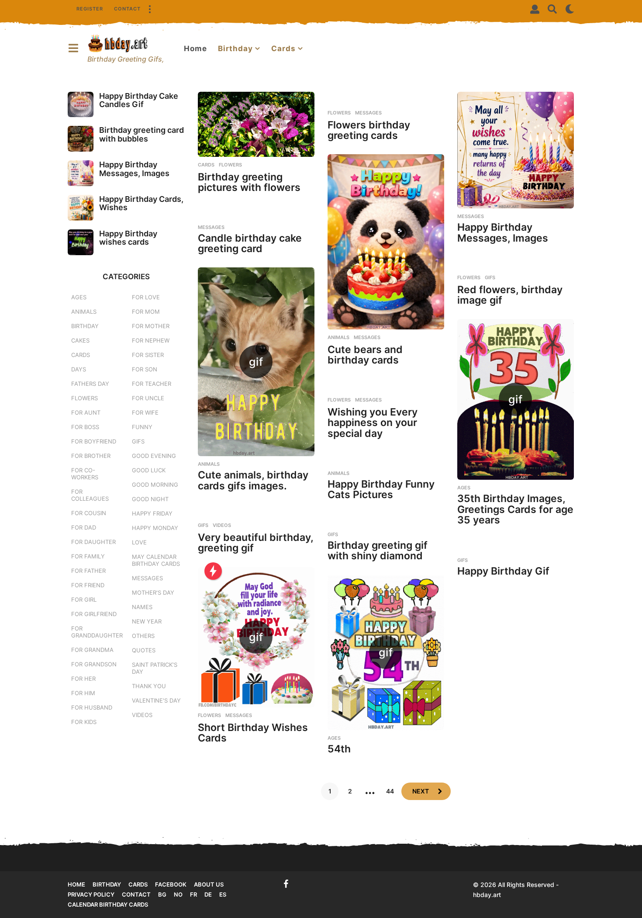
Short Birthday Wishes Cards (253, 733)
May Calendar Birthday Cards (156, 560)
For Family (88, 556)
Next (420, 791)
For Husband (91, 707)
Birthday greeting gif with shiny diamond (378, 550)
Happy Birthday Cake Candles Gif (138, 100)
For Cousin (88, 512)
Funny (142, 426)
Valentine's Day (156, 700)
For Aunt (85, 412)
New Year (147, 621)
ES (222, 894)
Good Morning (155, 484)
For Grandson (94, 664)
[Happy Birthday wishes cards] (80, 242)
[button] (149, 8)
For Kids (84, 721)
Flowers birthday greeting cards (369, 130)
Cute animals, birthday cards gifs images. (253, 480)
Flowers (230, 164)
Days (78, 369)
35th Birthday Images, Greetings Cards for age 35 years (515, 509)
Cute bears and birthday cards (365, 355)
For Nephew (150, 340)
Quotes (143, 650)
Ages (463, 487)
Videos (222, 525)
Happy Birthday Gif (503, 571)
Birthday (235, 48)
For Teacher (151, 383)
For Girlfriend (94, 613)
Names (142, 606)
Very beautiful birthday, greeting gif (255, 542)
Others (143, 635)
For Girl (84, 599)
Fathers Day (90, 383)
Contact (127, 9)
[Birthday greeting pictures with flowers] (256, 124)
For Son (144, 369)
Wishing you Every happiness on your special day (373, 423)
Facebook (170, 884)
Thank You (149, 685)
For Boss (85, 426)
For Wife (145, 412)
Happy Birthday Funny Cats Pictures (381, 489)
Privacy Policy (91, 894)
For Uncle (148, 398)
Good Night (150, 498)
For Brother (90, 455)
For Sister (148, 354)
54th (339, 749)
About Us (209, 884)
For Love (146, 297)
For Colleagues (90, 495)
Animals (338, 337)
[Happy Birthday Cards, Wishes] (80, 208)
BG (162, 894)
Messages (368, 112)
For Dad (83, 527)
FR (193, 894)
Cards (283, 48)
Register (89, 9)
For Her (83, 678)
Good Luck (149, 470)
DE (208, 894)
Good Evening (154, 455)
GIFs (490, 277)
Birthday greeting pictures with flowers (249, 182)
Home (195, 48)
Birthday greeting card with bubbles (141, 134)
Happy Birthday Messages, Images (502, 232)
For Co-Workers (84, 474)
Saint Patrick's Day (154, 668)
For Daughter (93, 541)
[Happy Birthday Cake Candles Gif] (80, 105)
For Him (83, 692)
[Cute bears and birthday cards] (386, 241)
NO (178, 894)
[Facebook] (286, 884)
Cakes (80, 340)
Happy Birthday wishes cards (128, 237)
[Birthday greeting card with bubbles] (80, 139)
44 (390, 791)
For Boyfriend (93, 441)
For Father (88, 570)
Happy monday (155, 527)
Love (139, 542)
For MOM (146, 311)
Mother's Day (153, 592)
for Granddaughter (97, 632)
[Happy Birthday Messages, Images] (515, 150)
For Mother (150, 325)
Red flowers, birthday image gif (510, 295)
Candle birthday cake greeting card (250, 243)
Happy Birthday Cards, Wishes (141, 203)
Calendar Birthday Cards (108, 904)
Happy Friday (152, 513)
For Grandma (92, 649)
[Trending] (213, 571)
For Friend (87, 585)
